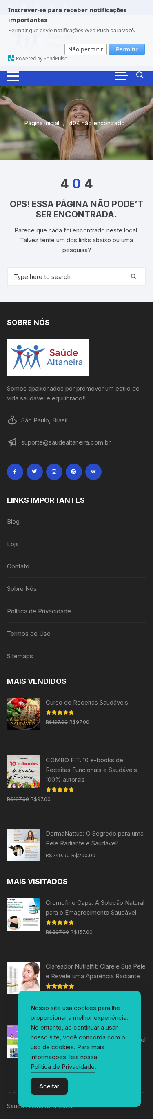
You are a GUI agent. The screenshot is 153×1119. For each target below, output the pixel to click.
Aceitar (49, 1086)
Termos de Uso (29, 633)
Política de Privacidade (39, 611)
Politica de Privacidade (63, 1066)
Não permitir (85, 49)
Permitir (127, 49)
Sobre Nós (22, 589)
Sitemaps (20, 656)
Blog (13, 521)
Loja (13, 544)
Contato (18, 566)
